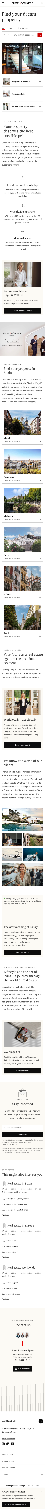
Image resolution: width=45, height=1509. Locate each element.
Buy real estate (8, 1455)
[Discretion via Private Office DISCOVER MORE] (12, 854)
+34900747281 (8, 1438)
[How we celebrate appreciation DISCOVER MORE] (22, 874)
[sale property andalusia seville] (40, 634)
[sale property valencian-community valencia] (40, 595)
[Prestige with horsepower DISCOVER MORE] (33, 839)
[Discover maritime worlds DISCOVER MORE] (33, 854)
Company (5, 1474)
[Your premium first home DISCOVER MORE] (12, 839)
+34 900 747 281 (24, 1360)
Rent (11, 28)
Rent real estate (8, 1468)
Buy (3, 28)
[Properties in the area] (40, 439)
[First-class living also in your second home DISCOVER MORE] (22, 819)
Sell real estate (8, 1461)
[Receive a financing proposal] (22, 339)
